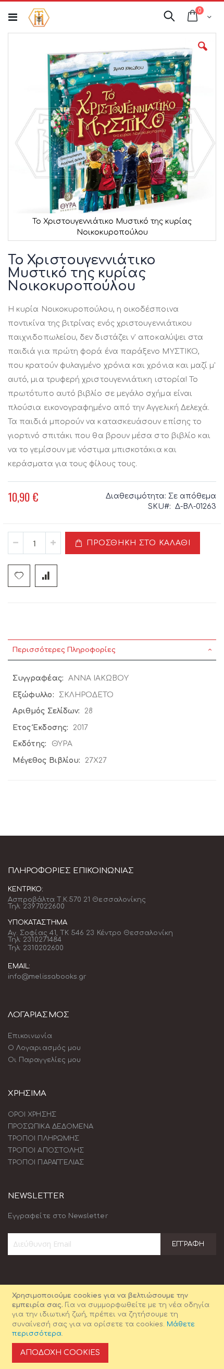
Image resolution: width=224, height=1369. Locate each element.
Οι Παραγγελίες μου (44, 1060)
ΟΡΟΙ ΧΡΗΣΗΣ (32, 1114)
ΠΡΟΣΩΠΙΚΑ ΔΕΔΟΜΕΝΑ (50, 1126)
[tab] (112, 649)
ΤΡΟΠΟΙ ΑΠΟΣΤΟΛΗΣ (46, 1150)
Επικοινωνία (30, 1036)
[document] (113, 1327)
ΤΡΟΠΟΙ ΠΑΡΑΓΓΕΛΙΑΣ (46, 1162)
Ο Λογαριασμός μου (44, 1048)
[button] (203, 54)
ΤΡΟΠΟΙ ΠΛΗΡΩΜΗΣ (43, 1138)
